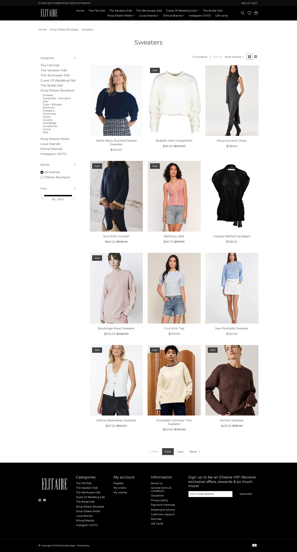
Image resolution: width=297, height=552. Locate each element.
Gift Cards (157, 523)
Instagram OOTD (200, 15)
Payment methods (163, 504)
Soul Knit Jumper (116, 236)
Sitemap (156, 519)
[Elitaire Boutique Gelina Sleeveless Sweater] (116, 380)
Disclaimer (157, 495)
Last (180, 451)
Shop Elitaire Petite (54, 139)
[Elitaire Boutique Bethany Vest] (174, 196)
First (168, 451)
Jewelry (48, 120)
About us (156, 483)
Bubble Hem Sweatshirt (174, 140)
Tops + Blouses (52, 104)
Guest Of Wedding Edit (58, 80)
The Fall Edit (97, 10)
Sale (45, 132)
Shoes (47, 116)
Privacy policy (159, 500)
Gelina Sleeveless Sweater (116, 420)
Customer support (163, 514)
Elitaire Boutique (57, 177)
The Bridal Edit (212, 10)
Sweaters (48, 110)
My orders (119, 487)
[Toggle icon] (242, 13)
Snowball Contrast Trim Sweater (174, 422)
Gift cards (221, 15)
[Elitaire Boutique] (49, 13)
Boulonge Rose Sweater (116, 328)
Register (118, 483)
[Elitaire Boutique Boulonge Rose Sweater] (116, 288)
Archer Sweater (232, 420)
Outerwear (49, 113)
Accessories (50, 126)
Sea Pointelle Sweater (232, 328)
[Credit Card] (254, 545)
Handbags (49, 123)
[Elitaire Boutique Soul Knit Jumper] (116, 196)
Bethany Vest (174, 236)
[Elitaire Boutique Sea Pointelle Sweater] (231, 288)
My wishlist (120, 492)
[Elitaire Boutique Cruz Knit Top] (174, 288)
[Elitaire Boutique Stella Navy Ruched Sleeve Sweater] (116, 100)
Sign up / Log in (249, 3)
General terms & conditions (161, 489)
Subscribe (246, 493)
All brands (52, 172)
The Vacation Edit (120, 10)
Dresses (48, 95)
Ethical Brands (51, 149)
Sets (45, 101)
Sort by (217, 56)
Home (80, 10)
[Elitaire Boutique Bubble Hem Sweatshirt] (174, 100)
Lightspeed (95, 545)
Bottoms (48, 107)
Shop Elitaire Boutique (64, 29)
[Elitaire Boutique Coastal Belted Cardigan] (231, 196)
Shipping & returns (163, 509)
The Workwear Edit (149, 10)
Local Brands (50, 144)
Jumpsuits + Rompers (57, 98)
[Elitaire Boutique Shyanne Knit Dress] (231, 100)
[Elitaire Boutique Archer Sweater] (231, 380)
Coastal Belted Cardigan (231, 236)
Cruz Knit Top (174, 328)
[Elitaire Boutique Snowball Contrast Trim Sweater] (174, 380)
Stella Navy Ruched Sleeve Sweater (116, 142)
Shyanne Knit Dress (232, 140)
